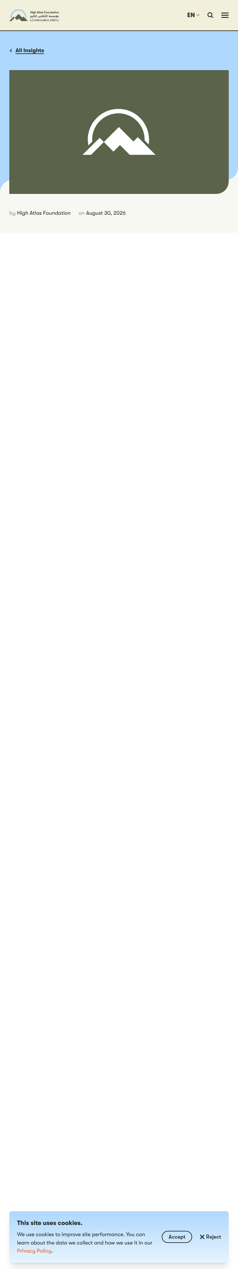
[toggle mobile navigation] (225, 15)
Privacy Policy (34, 1251)
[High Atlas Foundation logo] (34, 15)
